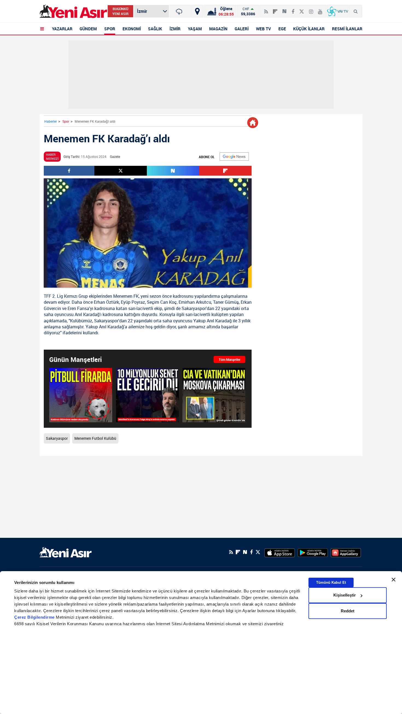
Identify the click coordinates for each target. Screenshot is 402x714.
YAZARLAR (62, 28)
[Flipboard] (275, 9)
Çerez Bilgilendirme (35, 617)
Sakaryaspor (194, 308)
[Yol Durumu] (197, 11)
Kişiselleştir (344, 595)
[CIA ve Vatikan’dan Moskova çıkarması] (213, 395)
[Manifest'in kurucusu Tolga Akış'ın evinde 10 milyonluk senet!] (147, 395)
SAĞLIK (155, 28)
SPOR (109, 28)
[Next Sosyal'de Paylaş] (284, 9)
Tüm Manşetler (229, 359)
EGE (282, 28)
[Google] (234, 156)
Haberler (50, 121)
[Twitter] (301, 9)
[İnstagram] (311, 9)
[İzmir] (180, 11)
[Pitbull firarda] (80, 395)
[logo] (66, 551)
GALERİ (242, 28)
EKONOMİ (132, 28)
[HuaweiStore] (346, 552)
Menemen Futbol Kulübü (95, 438)
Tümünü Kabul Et (331, 582)
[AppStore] (279, 552)
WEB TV (263, 28)
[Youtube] (320, 9)
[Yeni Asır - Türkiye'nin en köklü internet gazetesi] (73, 11)
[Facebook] (293, 9)
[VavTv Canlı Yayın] (337, 11)
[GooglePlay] (313, 552)
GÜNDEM (88, 28)
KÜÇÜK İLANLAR (309, 28)
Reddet (347, 611)
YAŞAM (195, 28)
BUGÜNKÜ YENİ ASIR (120, 11)
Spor (65, 121)
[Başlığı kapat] (393, 580)
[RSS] (266, 9)
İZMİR (175, 28)
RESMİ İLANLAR (347, 28)
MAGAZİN (218, 28)
